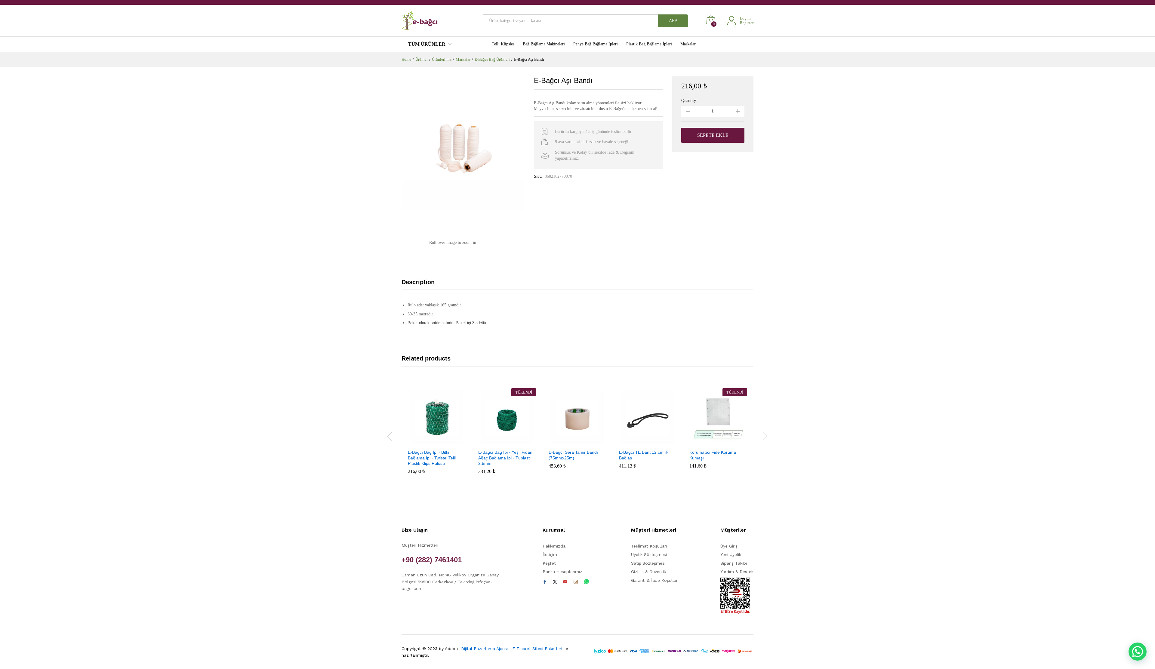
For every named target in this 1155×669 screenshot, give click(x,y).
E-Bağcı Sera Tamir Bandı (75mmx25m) (573, 455)
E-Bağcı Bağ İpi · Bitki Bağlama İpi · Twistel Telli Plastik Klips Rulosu (432, 457)
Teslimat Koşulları (649, 546)
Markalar (688, 44)
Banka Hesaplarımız (562, 571)
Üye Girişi (729, 546)
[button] (430, 442)
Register (746, 22)
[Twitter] (555, 582)
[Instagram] (575, 582)
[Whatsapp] (586, 582)
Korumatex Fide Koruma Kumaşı (712, 455)
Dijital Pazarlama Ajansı (486, 648)
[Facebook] (545, 582)
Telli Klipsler (503, 44)
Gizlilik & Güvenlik (648, 571)
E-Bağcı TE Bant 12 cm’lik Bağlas (643, 455)
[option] (437, 435)
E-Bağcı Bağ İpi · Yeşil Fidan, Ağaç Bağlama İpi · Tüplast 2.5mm (506, 457)
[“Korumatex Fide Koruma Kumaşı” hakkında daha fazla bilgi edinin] (711, 442)
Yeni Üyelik (730, 554)
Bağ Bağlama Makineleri (544, 44)
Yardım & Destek (736, 571)
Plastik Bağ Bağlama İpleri (649, 44)
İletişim (550, 554)
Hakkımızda (554, 546)
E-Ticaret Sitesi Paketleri (537, 648)
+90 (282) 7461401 (432, 560)
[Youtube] (565, 582)
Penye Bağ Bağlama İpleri (595, 44)
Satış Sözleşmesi (648, 563)
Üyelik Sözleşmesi (649, 554)
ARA (673, 20)
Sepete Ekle (712, 135)
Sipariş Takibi (733, 563)
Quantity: (689, 101)
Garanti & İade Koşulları (655, 580)
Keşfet (549, 563)
